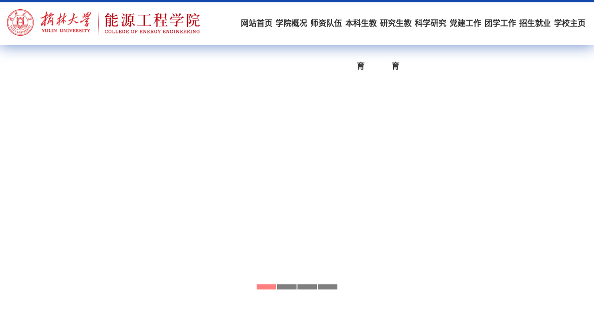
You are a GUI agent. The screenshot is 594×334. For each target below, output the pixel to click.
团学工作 (500, 23)
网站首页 (256, 23)
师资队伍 (326, 23)
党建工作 (465, 23)
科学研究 (430, 23)
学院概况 (291, 23)
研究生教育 (396, 32)
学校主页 (570, 23)
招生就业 (535, 23)
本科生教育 (361, 32)
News (81, 317)
